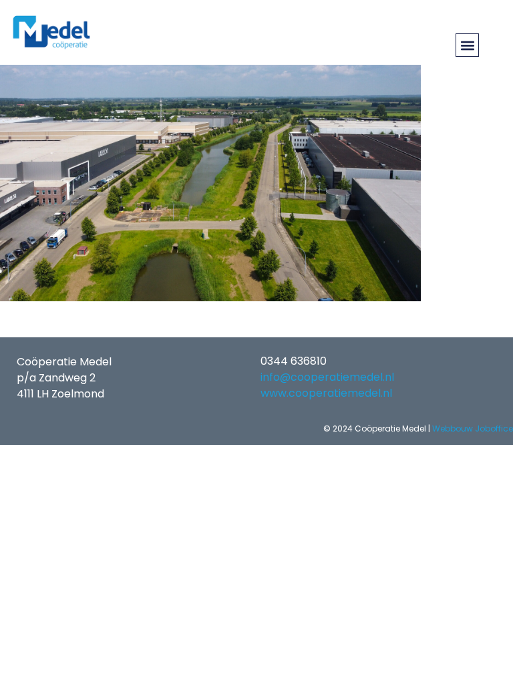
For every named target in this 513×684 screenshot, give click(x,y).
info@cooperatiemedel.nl (327, 377)
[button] (467, 45)
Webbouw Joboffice (472, 428)
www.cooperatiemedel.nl (326, 393)
